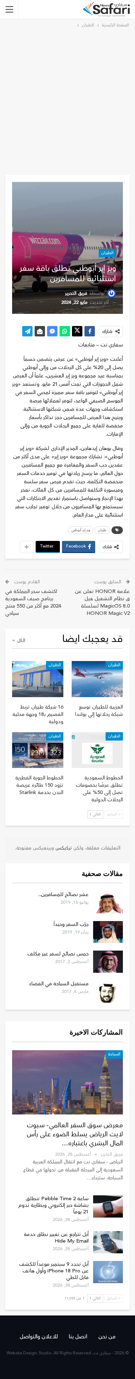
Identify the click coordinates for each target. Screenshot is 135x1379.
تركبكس (63, 848)
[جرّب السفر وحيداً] (108, 932)
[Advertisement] (67, 100)
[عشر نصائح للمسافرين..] (108, 902)
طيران (102, 530)
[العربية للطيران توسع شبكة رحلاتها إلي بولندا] (97, 679)
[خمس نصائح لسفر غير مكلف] (108, 962)
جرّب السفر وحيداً (71, 924)
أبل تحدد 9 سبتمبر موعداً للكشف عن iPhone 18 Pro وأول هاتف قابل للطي (54, 1270)
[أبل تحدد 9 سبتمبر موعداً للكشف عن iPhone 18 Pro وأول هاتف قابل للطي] (108, 1272)
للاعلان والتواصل (39, 1336)
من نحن (107, 1336)
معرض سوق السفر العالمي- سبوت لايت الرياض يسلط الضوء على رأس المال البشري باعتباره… (75, 1134)
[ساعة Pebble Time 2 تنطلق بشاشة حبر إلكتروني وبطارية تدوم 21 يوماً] (108, 1206)
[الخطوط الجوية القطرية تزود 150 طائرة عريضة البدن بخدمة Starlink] (37, 750)
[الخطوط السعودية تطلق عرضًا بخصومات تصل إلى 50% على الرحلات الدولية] (97, 750)
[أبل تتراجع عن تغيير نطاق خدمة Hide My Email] (108, 1242)
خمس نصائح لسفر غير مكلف (58, 954)
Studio (45, 1353)
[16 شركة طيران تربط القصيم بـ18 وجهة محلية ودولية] (37, 679)
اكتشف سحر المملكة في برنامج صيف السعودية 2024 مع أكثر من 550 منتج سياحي (33, 602)
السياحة (114, 1054)
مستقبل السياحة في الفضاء (59, 984)
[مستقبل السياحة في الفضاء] (108, 991)
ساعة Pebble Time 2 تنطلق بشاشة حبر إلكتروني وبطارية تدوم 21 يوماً (53, 1205)
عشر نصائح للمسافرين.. (63, 895)
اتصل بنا (78, 1336)
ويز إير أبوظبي (80, 530)
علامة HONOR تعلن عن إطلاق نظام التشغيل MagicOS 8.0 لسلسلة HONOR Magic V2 (102, 602)
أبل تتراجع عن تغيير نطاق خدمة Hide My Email (56, 1237)
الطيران (107, 253)
